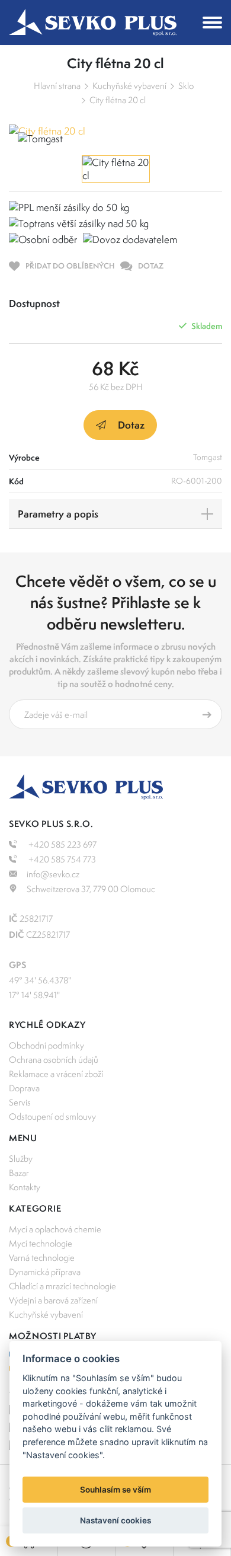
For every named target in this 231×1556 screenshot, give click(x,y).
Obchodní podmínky (46, 1045)
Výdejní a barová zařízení (53, 1300)
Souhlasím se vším (115, 1489)
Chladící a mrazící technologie (62, 1286)
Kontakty (24, 1187)
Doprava (24, 1088)
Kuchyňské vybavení (129, 85)
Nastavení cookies (115, 1520)
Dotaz (131, 425)
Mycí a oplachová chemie (55, 1229)
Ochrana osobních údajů (53, 1059)
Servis (20, 1102)
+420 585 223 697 (62, 844)
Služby (21, 1158)
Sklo (186, 85)
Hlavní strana (57, 85)
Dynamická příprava (45, 1271)
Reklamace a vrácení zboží (56, 1073)
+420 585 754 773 (61, 859)
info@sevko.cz (53, 874)
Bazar (19, 1172)
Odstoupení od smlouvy (52, 1116)
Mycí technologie (40, 1243)
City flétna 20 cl (117, 100)
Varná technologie (42, 1257)
